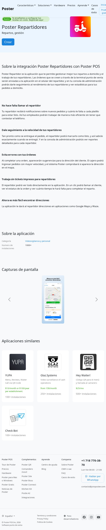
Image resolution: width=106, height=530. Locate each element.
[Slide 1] (50, 319)
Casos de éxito (94, 9)
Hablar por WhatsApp (94, 478)
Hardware (59, 5)
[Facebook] (84, 517)
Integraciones (28, 497)
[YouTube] (98, 517)
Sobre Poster (67, 464)
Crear (8, 42)
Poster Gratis (8, 484)
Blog (44, 468)
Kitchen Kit (27, 488)
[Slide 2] (55, 319)
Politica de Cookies (44, 522)
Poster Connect (29, 484)
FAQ (63, 473)
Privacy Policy (42, 518)
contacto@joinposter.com (93, 486)
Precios (71, 5)
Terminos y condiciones (46, 515)
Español (9, 516)
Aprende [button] (82, 5)
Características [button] (25, 5)
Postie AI (26, 493)
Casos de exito (68, 477)
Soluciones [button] (44, 5)
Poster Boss (27, 480)
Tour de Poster (9, 464)
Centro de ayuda (49, 464)
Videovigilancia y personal (37, 241)
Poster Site (27, 476)
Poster (8, 8)
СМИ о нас (66, 468)
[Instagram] (91, 517)
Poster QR (26, 464)
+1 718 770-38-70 (91, 463)
